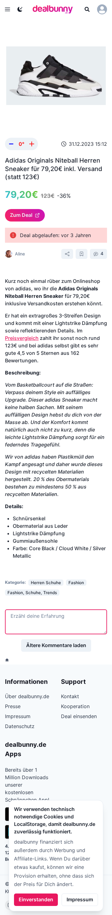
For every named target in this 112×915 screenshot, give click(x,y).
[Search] (87, 9)
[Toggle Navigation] (7, 9)
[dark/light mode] (20, 9)
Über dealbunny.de (27, 696)
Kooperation (75, 706)
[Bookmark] (81, 254)
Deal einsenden (79, 716)
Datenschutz (20, 726)
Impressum (80, 899)
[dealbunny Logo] (55, 9)
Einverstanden (36, 899)
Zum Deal (21, 215)
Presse (13, 706)
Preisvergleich (22, 338)
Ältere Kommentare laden (56, 645)
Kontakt (70, 696)
